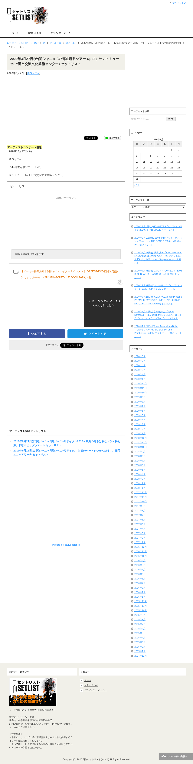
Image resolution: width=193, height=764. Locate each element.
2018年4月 (140, 474)
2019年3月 (140, 424)
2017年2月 (140, 538)
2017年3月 (140, 533)
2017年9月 (140, 506)
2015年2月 (140, 646)
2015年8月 (140, 619)
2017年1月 (140, 542)
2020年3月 (140, 370)
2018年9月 (140, 451)
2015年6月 (140, 628)
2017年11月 (140, 497)
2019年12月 (140, 383)
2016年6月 (140, 574)
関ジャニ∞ (33, 73)
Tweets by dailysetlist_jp (66, 544)
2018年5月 (140, 469)
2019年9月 (140, 397)
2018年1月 (140, 488)
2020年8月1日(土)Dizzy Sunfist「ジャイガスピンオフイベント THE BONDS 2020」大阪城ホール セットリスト (158, 241)
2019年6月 (140, 411)
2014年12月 (140, 656)
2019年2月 (140, 429)
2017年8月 (140, 510)
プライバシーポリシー (62, 33)
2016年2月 (140, 592)
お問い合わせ (34, 33)
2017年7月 (140, 515)
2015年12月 (140, 601)
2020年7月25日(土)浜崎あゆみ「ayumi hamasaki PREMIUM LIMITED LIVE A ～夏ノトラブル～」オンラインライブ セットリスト (158, 315)
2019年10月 (140, 392)
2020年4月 (140, 365)
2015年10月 (140, 610)
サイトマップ (179, 2)
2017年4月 (140, 528)
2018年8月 (140, 456)
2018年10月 (140, 447)
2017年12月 (140, 492)
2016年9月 (140, 560)
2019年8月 (140, 401)
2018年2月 (140, 483)
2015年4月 (140, 637)
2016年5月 (140, 578)
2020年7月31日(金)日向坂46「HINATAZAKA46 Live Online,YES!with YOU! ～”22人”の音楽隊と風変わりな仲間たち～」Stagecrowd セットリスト (158, 257)
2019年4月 (140, 420)
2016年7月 (140, 569)
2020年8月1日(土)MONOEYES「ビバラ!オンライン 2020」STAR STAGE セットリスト (158, 228)
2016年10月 (140, 556)
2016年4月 (140, 583)
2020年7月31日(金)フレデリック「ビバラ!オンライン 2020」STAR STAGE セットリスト (158, 287)
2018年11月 (140, 442)
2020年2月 (140, 374)
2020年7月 (140, 361)
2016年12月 (140, 547)
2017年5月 (140, 524)
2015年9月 (140, 615)
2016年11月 (140, 551)
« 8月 (136, 185)
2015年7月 (140, 624)
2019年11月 (140, 388)
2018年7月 (140, 460)
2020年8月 (140, 356)
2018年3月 (140, 479)
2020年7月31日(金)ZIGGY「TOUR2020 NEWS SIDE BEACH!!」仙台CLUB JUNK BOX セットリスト (158, 274)
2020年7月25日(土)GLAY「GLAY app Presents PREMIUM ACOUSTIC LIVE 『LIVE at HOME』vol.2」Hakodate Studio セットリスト (158, 300)
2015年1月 (140, 651)
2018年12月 (140, 438)
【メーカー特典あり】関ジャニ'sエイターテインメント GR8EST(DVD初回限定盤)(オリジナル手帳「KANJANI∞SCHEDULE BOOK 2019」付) (69, 274)
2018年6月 (140, 465)
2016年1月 (140, 597)
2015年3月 (140, 642)
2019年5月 (140, 415)
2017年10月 (140, 501)
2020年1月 (140, 379)
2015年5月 (140, 633)
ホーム (15, 33)
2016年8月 (140, 565)
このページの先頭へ (177, 756)
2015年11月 (140, 606)
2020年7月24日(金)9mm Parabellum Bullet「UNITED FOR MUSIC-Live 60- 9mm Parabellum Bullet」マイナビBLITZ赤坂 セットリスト (158, 331)
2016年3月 (140, 587)
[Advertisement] (66, 105)
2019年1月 (140, 433)
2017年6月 (140, 519)
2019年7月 (140, 406)
